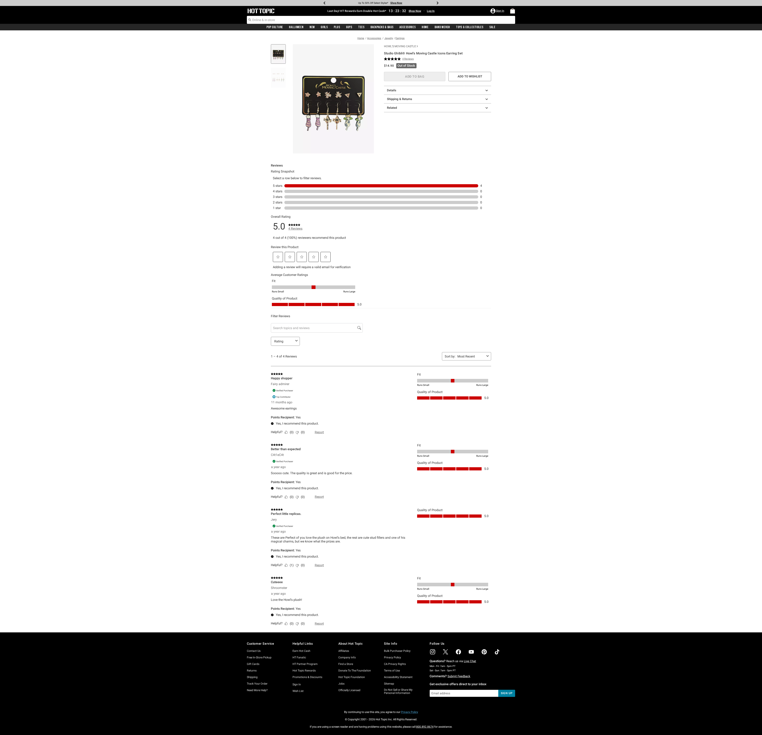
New (312, 27)
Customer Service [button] (260, 643)
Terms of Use (392, 670)
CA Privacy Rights (395, 664)
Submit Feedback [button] (458, 676)
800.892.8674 (425, 726)
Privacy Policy (392, 657)
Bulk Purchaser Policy (397, 650)
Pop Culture (275, 27)
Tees (361, 27)
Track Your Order (257, 683)
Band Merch (442, 27)
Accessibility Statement (398, 677)
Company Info (347, 657)
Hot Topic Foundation (351, 677)
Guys (349, 27)
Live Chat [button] (470, 661)
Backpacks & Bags (382, 27)
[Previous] (324, 3)
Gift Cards (253, 664)
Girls (324, 27)
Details (391, 90)
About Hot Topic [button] (350, 643)
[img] (433, 652)
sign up (507, 693)
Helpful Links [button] (302, 643)
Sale (492, 27)
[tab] (280, 56)
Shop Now (395, 2)
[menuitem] (512, 10)
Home (425, 27)
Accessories (407, 27)
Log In (431, 11)
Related (392, 108)
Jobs (341, 683)
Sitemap (389, 683)
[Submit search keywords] (250, 20)
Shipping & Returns (399, 99)
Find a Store (345, 664)
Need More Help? (257, 690)
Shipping (252, 677)
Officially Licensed (349, 690)
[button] (497, 11)
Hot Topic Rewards (304, 670)
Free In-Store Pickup (259, 657)
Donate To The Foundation (354, 670)
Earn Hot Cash (301, 650)
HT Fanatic (299, 657)
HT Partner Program (305, 664)
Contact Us (254, 650)
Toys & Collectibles (469, 27)
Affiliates (343, 650)
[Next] (438, 3)
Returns (252, 670)
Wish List (298, 691)
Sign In (296, 684)
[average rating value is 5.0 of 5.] (393, 59)
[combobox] (381, 20)
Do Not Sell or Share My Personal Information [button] (398, 691)
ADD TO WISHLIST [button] (470, 76)
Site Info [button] (390, 643)
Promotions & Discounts (307, 677)
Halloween (296, 27)
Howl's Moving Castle (400, 46)
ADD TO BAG (414, 76)
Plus (337, 27)
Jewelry (388, 38)
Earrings (400, 38)
